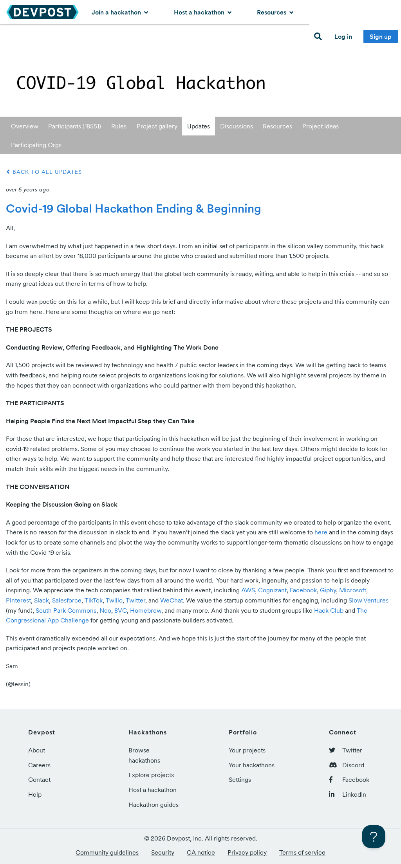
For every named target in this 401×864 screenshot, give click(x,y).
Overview (24, 126)
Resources (272, 12)
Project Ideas (320, 126)
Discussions (236, 126)
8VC (120, 610)
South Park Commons (66, 610)
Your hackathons (252, 765)
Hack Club (328, 610)
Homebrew (145, 610)
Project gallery (157, 126)
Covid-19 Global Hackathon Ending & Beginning (133, 208)
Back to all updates (46, 171)
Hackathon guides (153, 804)
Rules (118, 126)
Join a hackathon (117, 12)
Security (162, 852)
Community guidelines (107, 852)
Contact (39, 779)
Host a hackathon (200, 12)
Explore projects (151, 775)
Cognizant (272, 590)
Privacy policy (247, 852)
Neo (105, 610)
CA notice (201, 852)
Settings (240, 779)
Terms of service (302, 852)
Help (35, 794)
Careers (39, 765)
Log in (343, 36)
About (36, 750)
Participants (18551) (74, 126)
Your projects (247, 750)
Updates (198, 126)
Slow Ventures (368, 600)
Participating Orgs (36, 145)
